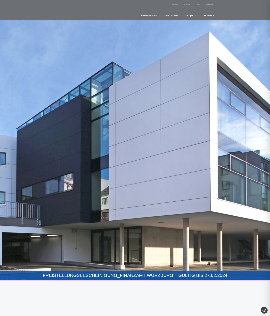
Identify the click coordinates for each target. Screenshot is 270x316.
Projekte (191, 15)
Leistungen (171, 15)
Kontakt (197, 5)
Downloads (209, 5)
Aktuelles (186, 5)
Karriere (209, 15)
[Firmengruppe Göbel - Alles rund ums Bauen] (77, 9)
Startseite (174, 5)
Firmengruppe (149, 15)
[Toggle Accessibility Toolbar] (264, 310)
